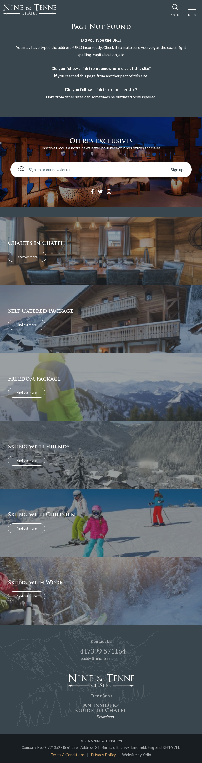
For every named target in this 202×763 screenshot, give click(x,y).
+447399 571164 (101, 651)
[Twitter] (100, 191)
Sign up (177, 169)
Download (105, 717)
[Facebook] (92, 191)
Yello (147, 754)
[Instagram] (109, 191)
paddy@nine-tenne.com (101, 658)
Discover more (27, 257)
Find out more (27, 325)
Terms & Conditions (68, 754)
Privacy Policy (103, 754)
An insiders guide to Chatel (101, 708)
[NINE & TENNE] (36, 9)
